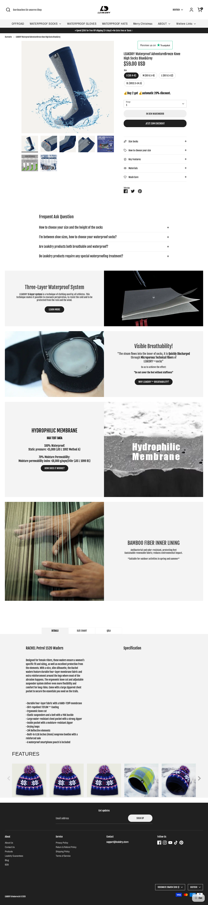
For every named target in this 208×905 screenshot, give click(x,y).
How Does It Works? (55, 468)
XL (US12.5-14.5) (134, 83)
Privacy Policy (62, 842)
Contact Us (10, 847)
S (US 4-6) (131, 75)
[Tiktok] (176, 843)
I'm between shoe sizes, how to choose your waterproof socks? (78, 237)
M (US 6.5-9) (149, 75)
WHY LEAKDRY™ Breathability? (153, 381)
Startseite (8, 37)
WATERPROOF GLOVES (82, 24)
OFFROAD (18, 24)
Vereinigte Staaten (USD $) (168, 887)
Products (9, 851)
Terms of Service (63, 855)
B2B (7, 864)
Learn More (54, 309)
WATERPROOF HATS (115, 24)
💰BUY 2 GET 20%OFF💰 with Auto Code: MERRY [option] (104, 30)
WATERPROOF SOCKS (44, 24)
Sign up (140, 818)
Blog (7, 860)
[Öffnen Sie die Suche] (8, 9)
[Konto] (191, 9)
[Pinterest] (181, 843)
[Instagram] (165, 843)
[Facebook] (159, 843)
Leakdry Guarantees (14, 855)
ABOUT (163, 24)
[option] (67, 88)
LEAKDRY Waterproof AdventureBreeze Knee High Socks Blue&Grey (38, 37)
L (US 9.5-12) (167, 75)
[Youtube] (170, 843)
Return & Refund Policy (66, 847)
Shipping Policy (63, 851)
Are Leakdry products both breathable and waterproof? (73, 247)
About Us (9, 842)
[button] (198, 778)
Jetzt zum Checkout (155, 123)
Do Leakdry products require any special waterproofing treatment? (81, 256)
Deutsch (176, 9)
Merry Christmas (142, 24)
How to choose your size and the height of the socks (71, 227)
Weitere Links (184, 24)
